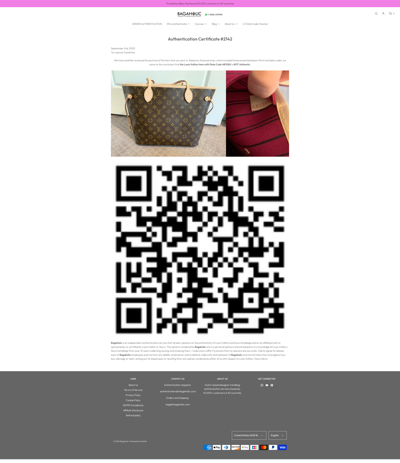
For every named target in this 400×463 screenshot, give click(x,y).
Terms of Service (133, 389)
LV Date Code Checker (255, 23)
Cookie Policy (133, 400)
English (275, 435)
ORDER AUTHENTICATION (147, 23)
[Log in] (383, 13)
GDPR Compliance (133, 405)
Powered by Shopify (138, 441)
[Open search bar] (376, 13)
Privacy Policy (133, 395)
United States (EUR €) (246, 435)
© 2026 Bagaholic (121, 441)
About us (133, 384)
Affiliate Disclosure (133, 410)
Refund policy (133, 415)
